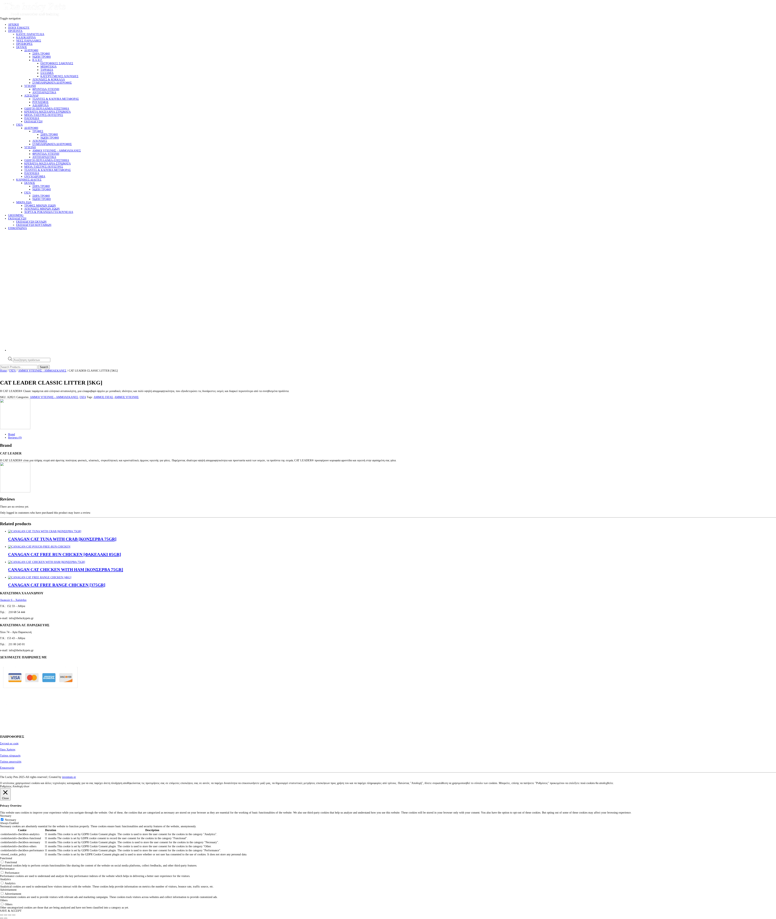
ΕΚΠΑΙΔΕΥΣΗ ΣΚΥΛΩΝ (31, 221)
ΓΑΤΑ (19, 124)
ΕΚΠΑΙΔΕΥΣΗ (33, 121)
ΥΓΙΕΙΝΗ (30, 85)
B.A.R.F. (37, 60)
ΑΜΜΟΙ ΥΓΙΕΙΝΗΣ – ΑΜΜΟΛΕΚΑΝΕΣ (56, 150)
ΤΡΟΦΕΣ (37, 131)
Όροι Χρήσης (8, 749)
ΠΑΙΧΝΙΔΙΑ (31, 118)
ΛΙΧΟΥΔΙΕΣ (39, 140)
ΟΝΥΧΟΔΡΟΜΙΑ (34, 176)
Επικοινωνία (7, 767)
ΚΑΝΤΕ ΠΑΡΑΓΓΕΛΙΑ (30, 34)
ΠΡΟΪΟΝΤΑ (15, 31)
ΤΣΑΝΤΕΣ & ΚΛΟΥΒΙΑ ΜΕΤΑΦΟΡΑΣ (55, 98)
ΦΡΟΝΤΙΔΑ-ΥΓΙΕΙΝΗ (45, 89)
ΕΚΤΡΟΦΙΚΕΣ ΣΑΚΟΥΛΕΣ (56, 63)
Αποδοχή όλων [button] (20, 786)
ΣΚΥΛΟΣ (21, 47)
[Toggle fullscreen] (5, 915)
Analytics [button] (5, 879)
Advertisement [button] (8, 889)
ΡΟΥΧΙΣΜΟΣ (40, 102)
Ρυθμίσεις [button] (6, 786)
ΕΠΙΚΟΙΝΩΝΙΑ (17, 228)
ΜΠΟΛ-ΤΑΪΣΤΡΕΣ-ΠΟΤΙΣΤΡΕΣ (43, 115)
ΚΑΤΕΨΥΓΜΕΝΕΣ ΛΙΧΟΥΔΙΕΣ (59, 76)
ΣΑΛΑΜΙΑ (47, 73)
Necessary (10, 819)
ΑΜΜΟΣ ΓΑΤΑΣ (103, 397)
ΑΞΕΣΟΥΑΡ (31, 95)
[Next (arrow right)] (5, 918)
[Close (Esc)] (13, 915)
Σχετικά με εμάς (9, 743)
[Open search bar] (10, 355)
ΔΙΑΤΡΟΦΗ (31, 50)
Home (3, 370)
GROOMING (15, 215)
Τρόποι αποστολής (11, 761)
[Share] (9, 915)
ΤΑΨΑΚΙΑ (46, 69)
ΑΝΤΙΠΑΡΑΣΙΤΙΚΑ (44, 92)
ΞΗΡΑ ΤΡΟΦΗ (41, 53)
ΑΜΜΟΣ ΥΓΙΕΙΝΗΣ (126, 397)
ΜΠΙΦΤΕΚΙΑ (48, 66)
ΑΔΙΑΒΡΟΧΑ (40, 105)
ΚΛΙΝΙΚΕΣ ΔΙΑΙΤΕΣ (28, 179)
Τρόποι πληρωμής (10, 755)
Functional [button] (6, 858)
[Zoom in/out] (1, 915)
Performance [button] (7, 868)
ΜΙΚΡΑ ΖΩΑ (24, 202)
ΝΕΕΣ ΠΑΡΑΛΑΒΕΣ (28, 40)
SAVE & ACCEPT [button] (11, 910)
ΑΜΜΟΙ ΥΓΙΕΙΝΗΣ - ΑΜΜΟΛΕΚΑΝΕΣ (42, 370)
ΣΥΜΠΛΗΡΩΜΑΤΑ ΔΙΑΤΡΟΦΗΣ (52, 82)
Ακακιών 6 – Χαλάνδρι (13, 600)
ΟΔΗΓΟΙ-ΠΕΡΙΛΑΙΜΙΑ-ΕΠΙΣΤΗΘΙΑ (46, 108)
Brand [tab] (11, 434)
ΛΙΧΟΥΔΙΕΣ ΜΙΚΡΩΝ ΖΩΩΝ (42, 208)
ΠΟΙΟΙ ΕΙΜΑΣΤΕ (19, 27)
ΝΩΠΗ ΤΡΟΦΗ (41, 56)
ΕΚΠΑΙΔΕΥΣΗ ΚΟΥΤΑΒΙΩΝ (33, 225)
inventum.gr (69, 777)
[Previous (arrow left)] (1, 918)
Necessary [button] (5, 815)
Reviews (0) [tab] (15, 437)
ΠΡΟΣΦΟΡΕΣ (24, 43)
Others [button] (3, 900)
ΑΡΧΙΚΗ (13, 24)
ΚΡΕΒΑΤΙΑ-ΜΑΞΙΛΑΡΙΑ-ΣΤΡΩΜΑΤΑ (47, 111)
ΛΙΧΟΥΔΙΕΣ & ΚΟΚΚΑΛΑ (48, 79)
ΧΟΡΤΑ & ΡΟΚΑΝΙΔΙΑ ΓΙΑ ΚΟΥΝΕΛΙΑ (48, 212)
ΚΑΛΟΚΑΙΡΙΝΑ (26, 37)
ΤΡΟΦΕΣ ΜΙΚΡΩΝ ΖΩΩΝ (40, 205)
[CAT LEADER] (15, 428)
